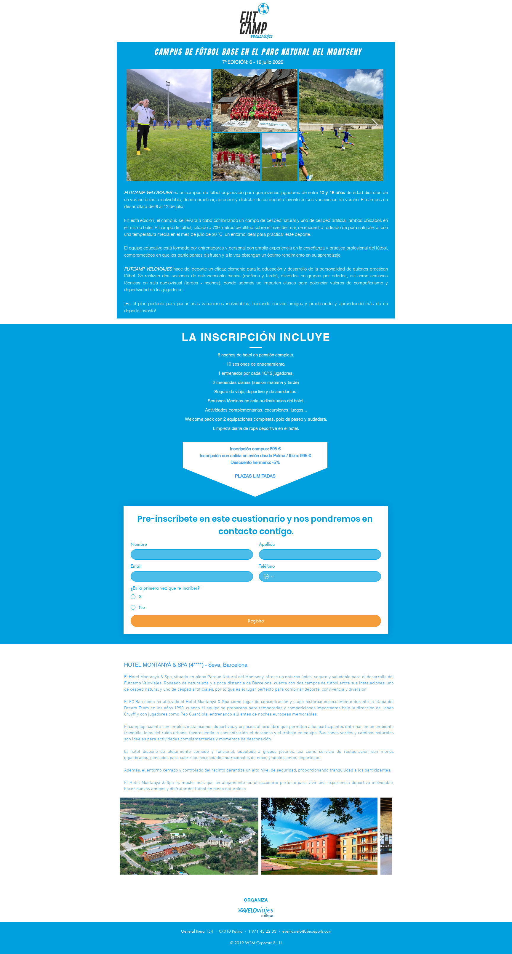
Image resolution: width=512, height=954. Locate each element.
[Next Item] (375, 124)
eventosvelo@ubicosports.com (306, 931)
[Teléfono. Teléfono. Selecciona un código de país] (269, 576)
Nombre (139, 544)
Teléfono (267, 566)
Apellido (267, 544)
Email (136, 566)
